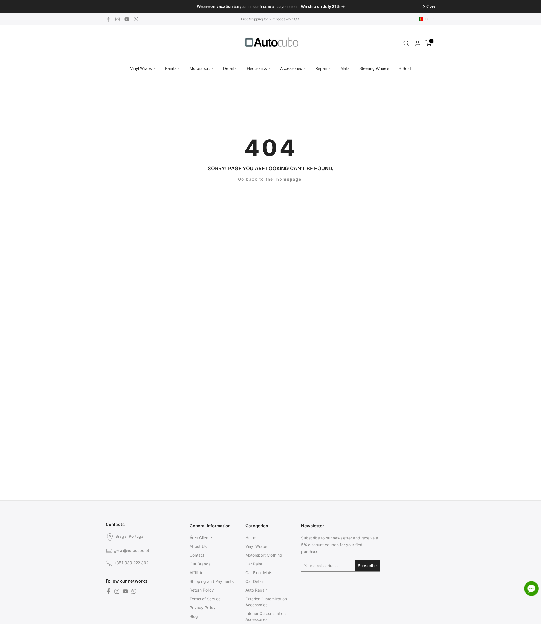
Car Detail (254, 581)
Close (113, 6)
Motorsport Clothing (263, 555)
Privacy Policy (203, 607)
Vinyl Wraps (141, 68)
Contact (197, 555)
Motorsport (200, 68)
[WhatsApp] (136, 19)
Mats (344, 68)
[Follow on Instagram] (117, 19)
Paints (170, 68)
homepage (288, 179)
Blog (194, 616)
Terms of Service (205, 598)
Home (250, 537)
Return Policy (202, 590)
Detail (228, 68)
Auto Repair (256, 590)
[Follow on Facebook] (108, 19)
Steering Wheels (374, 68)
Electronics (257, 68)
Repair (321, 68)
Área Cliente (201, 537)
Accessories (291, 68)
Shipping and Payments (212, 581)
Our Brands (200, 563)
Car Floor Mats (258, 572)
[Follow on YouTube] (126, 19)
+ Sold (405, 68)
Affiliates (197, 572)
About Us (198, 546)
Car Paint (253, 563)
